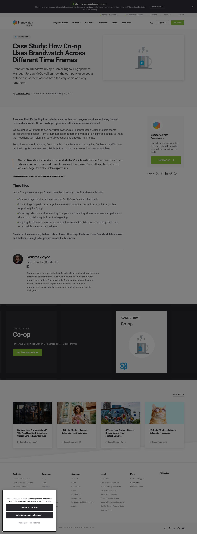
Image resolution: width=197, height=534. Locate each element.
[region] (29, 511)
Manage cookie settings (29, 523)
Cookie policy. (47, 501)
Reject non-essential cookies (29, 515)
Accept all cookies (29, 507)
